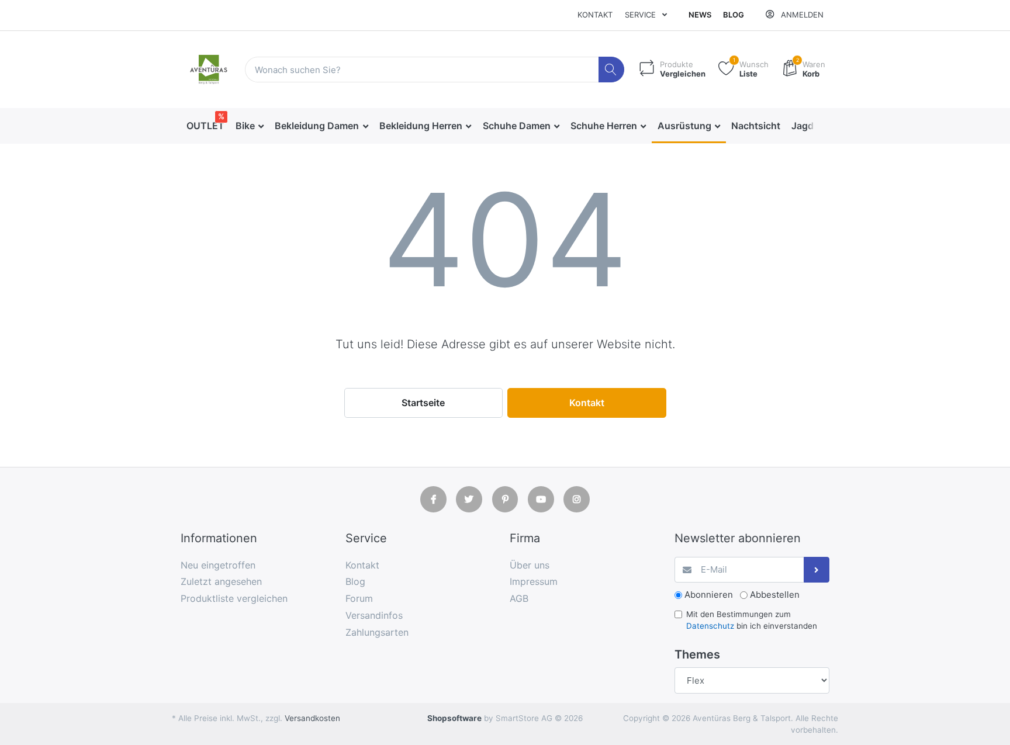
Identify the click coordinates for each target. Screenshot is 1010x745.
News (700, 14)
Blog (733, 14)
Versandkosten (312, 718)
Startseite (423, 402)
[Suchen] (612, 70)
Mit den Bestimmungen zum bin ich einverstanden (751, 619)
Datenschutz (710, 625)
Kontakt (595, 14)
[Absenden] (817, 570)
